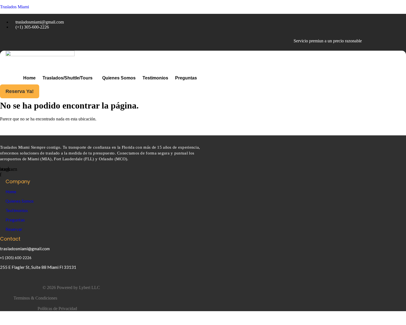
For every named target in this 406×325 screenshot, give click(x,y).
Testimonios (155, 78)
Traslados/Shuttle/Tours (68, 78)
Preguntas (186, 78)
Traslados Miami (14, 6)
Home (29, 78)
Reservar (14, 229)
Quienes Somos (119, 78)
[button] (69, 78)
